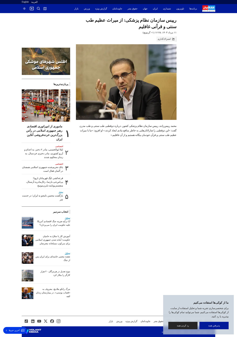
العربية (34, 2)
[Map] (45, 8)
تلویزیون (180, 8)
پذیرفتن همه (214, 325)
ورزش (87, 8)
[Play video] (32, 9)
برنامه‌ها (193, 8)
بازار (76, 8)
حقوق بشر (133, 8)
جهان (145, 8)
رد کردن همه (183, 325)
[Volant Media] (32, 331)
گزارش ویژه (101, 8)
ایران (155, 8)
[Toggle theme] (24, 8)
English (25, 2)
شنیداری (167, 8)
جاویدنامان (117, 8)
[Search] (38, 8)
